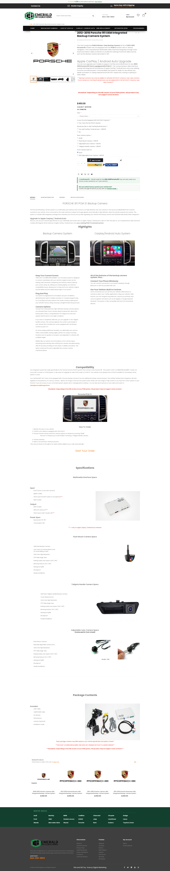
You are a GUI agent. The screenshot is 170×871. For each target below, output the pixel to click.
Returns (101, 848)
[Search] (93, 16)
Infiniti (80, 819)
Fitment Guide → (112, 188)
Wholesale (102, 859)
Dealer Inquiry (77, 6)
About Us (79, 843)
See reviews (98, 1)
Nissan (65, 823)
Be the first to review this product (93, 40)
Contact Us (35, 6)
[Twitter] (128, 867)
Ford (35, 819)
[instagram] (138, 867)
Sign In (125, 843)
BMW (65, 815)
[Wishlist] (138, 15)
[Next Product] (138, 32)
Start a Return (103, 850)
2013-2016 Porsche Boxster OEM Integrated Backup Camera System (70, 792)
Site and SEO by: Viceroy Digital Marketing (90, 867)
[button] (73, 74)
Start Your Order (85, 451)
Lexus (125, 819)
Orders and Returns (82, 852)
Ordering (101, 845)
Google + (88, 174)
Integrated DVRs (121, 28)
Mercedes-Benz (54, 823)
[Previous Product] (136, 32)
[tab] (34, 197)
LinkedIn (85, 174)
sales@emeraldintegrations (40, 385)
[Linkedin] (131, 867)
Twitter (81, 174)
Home (31, 24)
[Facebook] (124, 867)
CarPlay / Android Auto (85, 28)
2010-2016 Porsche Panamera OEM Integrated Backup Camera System (124, 792)
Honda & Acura (68, 819)
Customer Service (82, 845)
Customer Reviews (82, 857)
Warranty (101, 857)
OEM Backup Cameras (49, 28)
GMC (50, 819)
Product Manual (127, 845)
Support (101, 852)
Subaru (111, 823)
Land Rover (112, 819)
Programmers (138, 28)
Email (91, 174)
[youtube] (135, 867)
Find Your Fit (102, 854)
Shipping (101, 843)
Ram (95, 823)
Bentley (51, 815)
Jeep (95, 819)
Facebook (78, 174)
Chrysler (111, 815)
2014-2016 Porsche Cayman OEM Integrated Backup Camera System (97, 792)
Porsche (81, 823)
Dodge (125, 815)
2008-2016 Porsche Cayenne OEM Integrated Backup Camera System (43, 792)
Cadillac (81, 815)
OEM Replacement (103, 28)
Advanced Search (82, 850)
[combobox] (75, 16)
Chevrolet (96, 815)
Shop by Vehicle (67, 28)
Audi (35, 815)
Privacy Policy (80, 848)
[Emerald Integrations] (38, 15)
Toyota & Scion (128, 823)
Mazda (36, 823)
